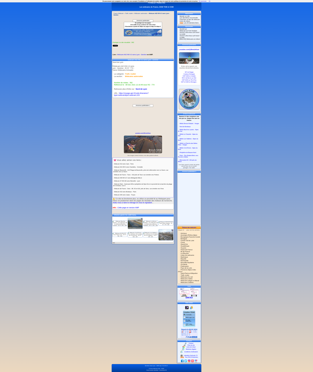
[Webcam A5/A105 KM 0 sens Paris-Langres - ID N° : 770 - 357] (166, 223)
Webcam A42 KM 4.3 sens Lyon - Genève (133, 54)
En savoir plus (202, 1)
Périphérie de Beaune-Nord (188, 152)
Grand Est (184, 244)
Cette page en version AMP (128, 208)
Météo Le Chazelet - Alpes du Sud (188, 135)
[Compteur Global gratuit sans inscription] (189, 319)
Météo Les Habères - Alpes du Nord (188, 139)
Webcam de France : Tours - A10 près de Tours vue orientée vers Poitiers (136, 175)
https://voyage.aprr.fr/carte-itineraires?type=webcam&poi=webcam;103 (131, 94)
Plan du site (191, 345)
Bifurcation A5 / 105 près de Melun (187, 160)
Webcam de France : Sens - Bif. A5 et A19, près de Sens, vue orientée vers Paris (139, 188)
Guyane (183, 248)
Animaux (184, 233)
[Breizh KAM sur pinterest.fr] (192, 361)
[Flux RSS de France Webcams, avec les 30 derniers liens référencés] (182, 23)
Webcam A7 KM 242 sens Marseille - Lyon (127, 181)
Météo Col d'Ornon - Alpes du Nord (187, 148)
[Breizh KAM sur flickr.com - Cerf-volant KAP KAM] (196, 361)
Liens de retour (185, 21)
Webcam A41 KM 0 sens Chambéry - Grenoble (128, 167)
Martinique (184, 257)
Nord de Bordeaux (185, 126)
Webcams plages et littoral (190, 280)
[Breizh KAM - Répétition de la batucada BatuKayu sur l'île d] (143, 145)
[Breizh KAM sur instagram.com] (189, 361)
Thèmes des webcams (189, 227)
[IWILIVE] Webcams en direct (190, 39)
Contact (191, 343)
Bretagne (184, 239)
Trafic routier (185, 275)
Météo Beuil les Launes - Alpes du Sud (188, 130)
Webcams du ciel (187, 277)
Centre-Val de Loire (187, 240)
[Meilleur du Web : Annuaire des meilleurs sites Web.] (184, 295)
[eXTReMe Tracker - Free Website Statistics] (187, 307)
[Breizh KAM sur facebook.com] (182, 361)
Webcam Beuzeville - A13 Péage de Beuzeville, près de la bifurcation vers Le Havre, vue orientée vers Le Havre (140, 170)
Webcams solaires (187, 282)
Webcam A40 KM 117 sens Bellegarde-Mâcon (128, 178)
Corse (183, 242)
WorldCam (183, 29)
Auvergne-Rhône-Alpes (189, 235)
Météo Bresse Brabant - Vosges (189, 123)
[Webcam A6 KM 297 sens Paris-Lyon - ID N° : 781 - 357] (119, 234)
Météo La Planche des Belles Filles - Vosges (187, 144)
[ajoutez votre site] (189, 297)
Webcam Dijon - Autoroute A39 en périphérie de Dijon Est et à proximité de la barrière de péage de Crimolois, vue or (142, 184)
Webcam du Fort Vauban (188, 31)
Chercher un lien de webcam (190, 19)
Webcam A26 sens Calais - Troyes (124, 195)
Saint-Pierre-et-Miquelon (189, 273)
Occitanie (184, 264)
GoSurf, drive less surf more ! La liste (190, 36)
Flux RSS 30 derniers (191, 357)
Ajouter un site (185, 16)
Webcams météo (187, 279)
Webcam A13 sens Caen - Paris (124, 164)
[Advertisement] (143, 118)
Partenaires (185, 266)
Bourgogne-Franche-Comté (190, 237)
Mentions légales (191, 349)
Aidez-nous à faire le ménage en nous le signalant (132, 203)
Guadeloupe (185, 246)
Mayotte (183, 259)
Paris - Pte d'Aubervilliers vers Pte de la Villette (188, 156)
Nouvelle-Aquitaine (187, 262)
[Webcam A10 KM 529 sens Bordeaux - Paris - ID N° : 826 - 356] (135, 223)
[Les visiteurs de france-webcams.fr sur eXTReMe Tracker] (191, 307)
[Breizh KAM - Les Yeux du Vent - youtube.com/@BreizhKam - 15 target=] (189, 59)
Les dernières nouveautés (189, 18)
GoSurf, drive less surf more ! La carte (190, 33)
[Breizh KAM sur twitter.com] (185, 361)
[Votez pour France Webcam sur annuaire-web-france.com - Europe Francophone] (194, 289)
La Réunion (185, 253)
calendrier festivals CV (191, 355)
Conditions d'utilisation (191, 352)
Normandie (184, 260)
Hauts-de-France (187, 250)
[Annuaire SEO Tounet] (194, 295)
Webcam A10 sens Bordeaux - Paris (125, 192)
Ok (209, 1)
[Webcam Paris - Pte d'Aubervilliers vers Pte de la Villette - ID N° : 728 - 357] (166, 234)
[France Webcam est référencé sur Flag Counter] (189, 333)
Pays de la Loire (186, 268)
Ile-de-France (185, 251)
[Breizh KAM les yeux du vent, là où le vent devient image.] (189, 100)
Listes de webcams (187, 255)
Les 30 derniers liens (191, 23)
